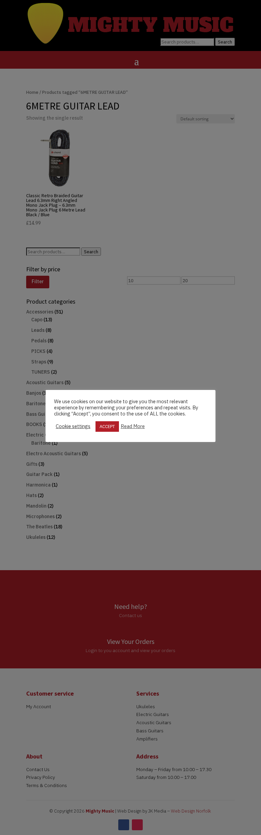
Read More (133, 426)
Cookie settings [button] (73, 426)
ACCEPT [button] (107, 426)
